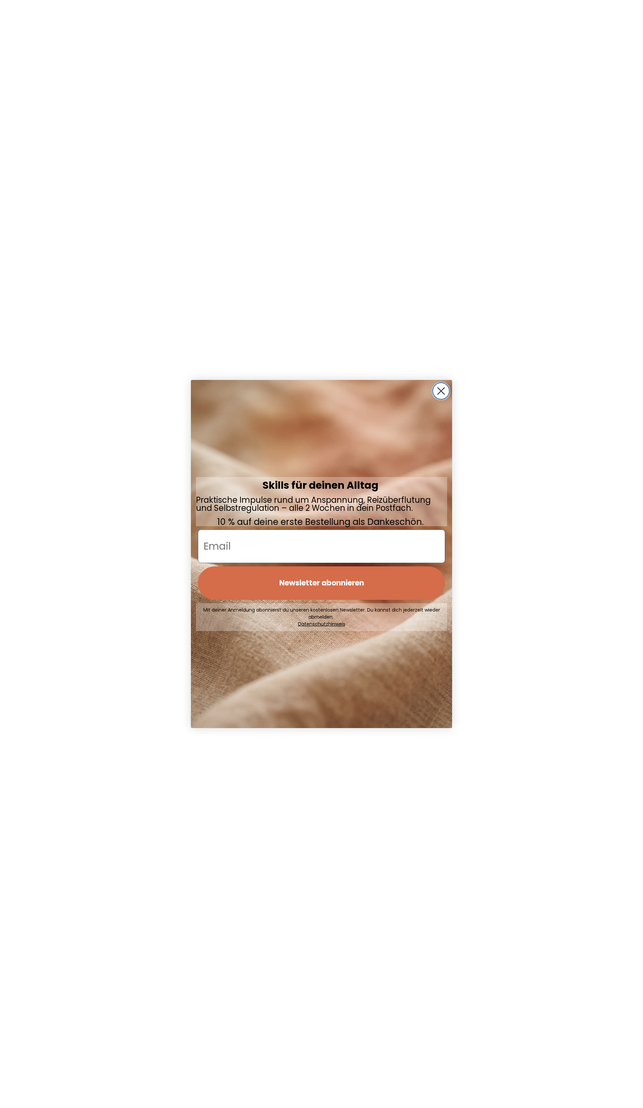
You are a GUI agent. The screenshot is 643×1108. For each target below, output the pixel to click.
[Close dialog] (441, 391)
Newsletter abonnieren (321, 583)
